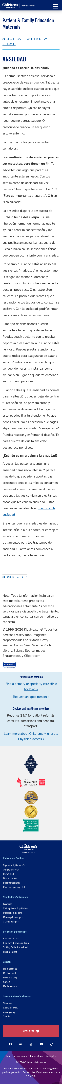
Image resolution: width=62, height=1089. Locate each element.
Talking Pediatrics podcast (15, 947)
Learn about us (10, 968)
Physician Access (11, 938)
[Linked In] (20, 1044)
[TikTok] (51, 1044)
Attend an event (10, 1007)
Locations (7, 903)
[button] (56, 6)
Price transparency (11, 882)
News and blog (10, 977)
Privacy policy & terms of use (28, 1056)
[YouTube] (41, 1044)
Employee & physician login (16, 942)
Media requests (10, 986)
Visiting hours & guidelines (15, 908)
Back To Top (16, 577)
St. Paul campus (11, 921)
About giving (9, 1011)
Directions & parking (12, 912)
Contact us (51, 1056)
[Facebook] (10, 1044)
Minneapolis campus (12, 917)
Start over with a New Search (24, 41)
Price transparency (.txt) (14, 886)
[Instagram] (30, 1044)
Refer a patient (10, 951)
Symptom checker (11, 869)
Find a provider (10, 878)
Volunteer (7, 1003)
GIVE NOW (28, 1031)
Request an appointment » (31, 697)
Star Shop (7, 1016)
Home (8, 1056)
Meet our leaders (10, 972)
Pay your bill (9, 873)
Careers (6, 981)
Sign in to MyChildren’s (13, 865)
